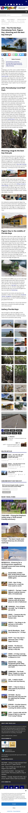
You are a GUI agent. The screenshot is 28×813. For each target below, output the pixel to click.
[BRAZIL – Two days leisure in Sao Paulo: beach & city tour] (4, 465)
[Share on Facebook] (2, 54)
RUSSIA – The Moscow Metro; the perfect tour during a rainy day (16, 647)
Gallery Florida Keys (10, 66)
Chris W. (20, 459)
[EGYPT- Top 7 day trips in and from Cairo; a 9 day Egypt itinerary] (4, 639)
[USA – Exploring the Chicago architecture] (4, 473)
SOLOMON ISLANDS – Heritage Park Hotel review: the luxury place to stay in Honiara (13, 772)
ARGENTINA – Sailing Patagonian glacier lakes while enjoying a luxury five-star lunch (17, 664)
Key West (14, 285)
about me (9, 731)
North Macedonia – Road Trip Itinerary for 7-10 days (17, 631)
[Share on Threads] (25, 54)
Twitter (3, 296)
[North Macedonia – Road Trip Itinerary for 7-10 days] (4, 632)
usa (19, 433)
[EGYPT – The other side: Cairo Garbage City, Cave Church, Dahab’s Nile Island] (4, 456)
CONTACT (15, 735)
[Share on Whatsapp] (16, 54)
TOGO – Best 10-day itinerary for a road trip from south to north (15, 584)
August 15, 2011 (13, 474)
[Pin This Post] (9, 54)
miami (8, 433)
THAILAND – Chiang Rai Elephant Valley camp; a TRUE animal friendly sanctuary (13, 517)
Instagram (8, 296)
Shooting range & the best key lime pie (14, 63)
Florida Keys (14, 290)
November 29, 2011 (14, 466)
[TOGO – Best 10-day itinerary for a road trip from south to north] (4, 584)
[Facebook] (5, 4)
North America (11, 19)
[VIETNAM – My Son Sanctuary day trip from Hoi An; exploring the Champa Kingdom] (4, 696)
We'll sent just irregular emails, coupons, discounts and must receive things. (13, 485)
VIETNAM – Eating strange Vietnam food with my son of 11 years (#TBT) (13, 763)
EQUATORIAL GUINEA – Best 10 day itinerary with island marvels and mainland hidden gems (17, 575)
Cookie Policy (9, 811)
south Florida (4, 76)
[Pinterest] (17, 4)
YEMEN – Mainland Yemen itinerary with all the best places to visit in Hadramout (17, 600)
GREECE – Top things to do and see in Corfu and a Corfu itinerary (17, 624)
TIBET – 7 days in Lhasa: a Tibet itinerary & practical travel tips (16, 688)
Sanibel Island (11, 119)
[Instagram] (8, 4)
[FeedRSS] (22, 4)
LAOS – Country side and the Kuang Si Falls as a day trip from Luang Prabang (17, 714)
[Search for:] (14, 15)
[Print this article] (14, 54)
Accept (14, 804)
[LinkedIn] (19, 4)
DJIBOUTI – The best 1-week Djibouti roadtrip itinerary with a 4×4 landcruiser (17, 592)
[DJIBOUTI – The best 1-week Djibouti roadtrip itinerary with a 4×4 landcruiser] (4, 592)
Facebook (23, 294)
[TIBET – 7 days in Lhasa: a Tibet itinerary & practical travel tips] (4, 688)
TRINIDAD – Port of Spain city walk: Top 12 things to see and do (16, 608)
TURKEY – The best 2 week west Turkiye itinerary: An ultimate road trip (12, 541)
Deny (14, 808)
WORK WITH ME (8, 735)
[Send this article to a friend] (11, 54)
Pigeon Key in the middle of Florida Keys (14, 64)
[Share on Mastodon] (18, 54)
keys (4, 433)
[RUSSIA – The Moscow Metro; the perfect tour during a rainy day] (4, 647)
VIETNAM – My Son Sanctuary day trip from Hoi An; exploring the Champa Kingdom (17, 697)
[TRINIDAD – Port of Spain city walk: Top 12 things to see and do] (4, 608)
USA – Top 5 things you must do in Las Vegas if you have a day (13, 767)
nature (14, 433)
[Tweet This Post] (5, 54)
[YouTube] (11, 4)
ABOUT (2, 735)
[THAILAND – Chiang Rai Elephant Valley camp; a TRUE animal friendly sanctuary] (14, 507)
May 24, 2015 (13, 459)
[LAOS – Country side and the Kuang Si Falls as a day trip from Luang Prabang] (4, 714)
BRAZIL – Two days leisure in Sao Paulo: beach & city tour (16, 464)
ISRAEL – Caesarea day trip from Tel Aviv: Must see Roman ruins (17, 616)
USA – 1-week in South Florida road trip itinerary (16, 680)
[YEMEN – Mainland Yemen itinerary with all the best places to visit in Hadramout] (4, 600)
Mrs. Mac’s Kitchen (21, 164)
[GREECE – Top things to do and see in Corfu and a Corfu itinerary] (4, 624)
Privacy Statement (16, 811)
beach (6, 430)
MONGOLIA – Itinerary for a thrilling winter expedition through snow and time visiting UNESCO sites (13, 565)
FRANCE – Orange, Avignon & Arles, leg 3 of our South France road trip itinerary (13, 777)
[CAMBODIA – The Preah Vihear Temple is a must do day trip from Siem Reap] (4, 673)
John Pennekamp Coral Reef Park (12, 61)
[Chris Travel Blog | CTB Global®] (14, 9)
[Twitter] (14, 4)
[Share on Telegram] (21, 54)
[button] (26, 790)
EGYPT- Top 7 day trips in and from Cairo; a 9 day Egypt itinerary (16, 639)
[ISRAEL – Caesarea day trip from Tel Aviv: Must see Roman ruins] (4, 616)
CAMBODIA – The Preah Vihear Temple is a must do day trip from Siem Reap (17, 673)
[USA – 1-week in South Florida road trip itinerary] (4, 681)
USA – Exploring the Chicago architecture (15, 472)
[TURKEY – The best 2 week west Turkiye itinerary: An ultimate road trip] (14, 530)
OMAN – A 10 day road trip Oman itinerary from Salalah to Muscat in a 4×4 (17, 655)
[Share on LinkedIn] (7, 54)
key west (19, 430)
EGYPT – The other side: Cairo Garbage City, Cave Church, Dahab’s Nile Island (15, 456)
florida (12, 430)
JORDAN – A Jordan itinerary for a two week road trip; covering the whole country (17, 706)
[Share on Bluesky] (23, 54)
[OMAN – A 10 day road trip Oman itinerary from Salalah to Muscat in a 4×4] (4, 655)
